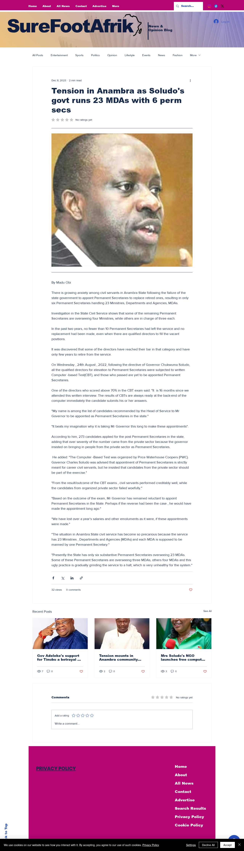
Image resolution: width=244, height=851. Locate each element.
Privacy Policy (189, 817)
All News (184, 783)
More (193, 55)
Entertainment (59, 55)
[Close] (239, 845)
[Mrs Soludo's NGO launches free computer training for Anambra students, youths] (183, 633)
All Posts (37, 55)
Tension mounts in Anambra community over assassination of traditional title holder (119, 657)
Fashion (177, 55)
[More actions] (190, 80)
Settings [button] (191, 845)
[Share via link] (81, 578)
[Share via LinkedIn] (72, 578)
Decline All (208, 845)
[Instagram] (209, 6)
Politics (95, 55)
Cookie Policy (189, 825)
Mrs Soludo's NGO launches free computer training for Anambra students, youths (183, 657)
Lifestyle (130, 55)
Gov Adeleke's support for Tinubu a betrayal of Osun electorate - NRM (59, 657)
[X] (222, 6)
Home (181, 766)
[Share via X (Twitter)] (62, 578)
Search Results (190, 808)
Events (146, 55)
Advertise (185, 800)
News (161, 55)
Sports (79, 55)
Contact (183, 792)
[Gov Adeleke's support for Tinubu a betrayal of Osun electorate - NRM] (60, 633)
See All (207, 611)
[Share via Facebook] (53, 578)
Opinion (112, 55)
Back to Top (6, 834)
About (181, 775)
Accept (227, 845)
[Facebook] (216, 6)
